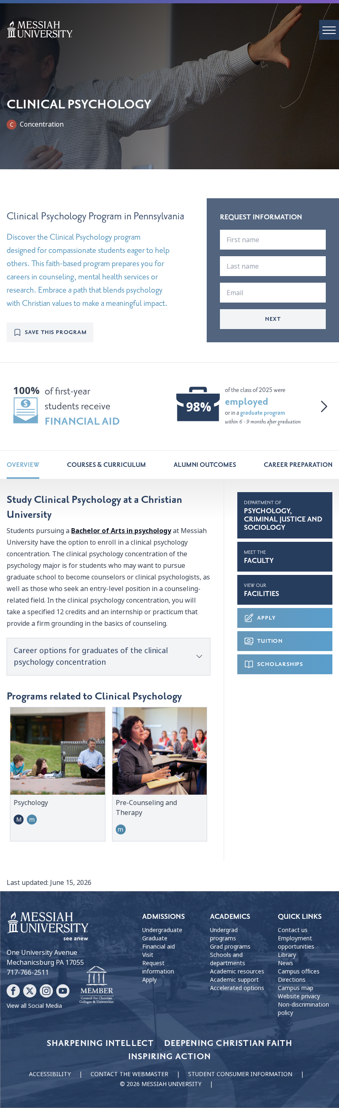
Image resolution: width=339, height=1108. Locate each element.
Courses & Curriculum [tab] (106, 465)
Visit (147, 955)
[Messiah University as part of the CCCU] (96, 985)
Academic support (234, 980)
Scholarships (280, 664)
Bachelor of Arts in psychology (121, 531)
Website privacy (299, 996)
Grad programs (230, 946)
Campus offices (299, 971)
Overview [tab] (23, 465)
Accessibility (50, 1074)
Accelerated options (237, 988)
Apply (266, 617)
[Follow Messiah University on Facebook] (13, 990)
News (285, 963)
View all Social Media (34, 1006)
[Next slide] (324, 406)
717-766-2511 (28, 972)
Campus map (295, 988)
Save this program (56, 332)
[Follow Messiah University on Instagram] (46, 990)
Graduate (154, 938)
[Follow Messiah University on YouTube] (62, 990)
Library (287, 955)
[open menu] (329, 30)
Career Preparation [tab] (298, 465)
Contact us (293, 930)
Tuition (270, 640)
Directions (292, 980)
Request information (158, 967)
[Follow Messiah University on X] (29, 990)
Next (273, 318)
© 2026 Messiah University (160, 1084)
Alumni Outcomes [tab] (205, 465)
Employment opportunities (296, 942)
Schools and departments (227, 959)
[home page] (173, 29)
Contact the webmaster (129, 1074)
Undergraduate (162, 930)
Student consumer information (240, 1074)
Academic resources (237, 971)
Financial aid (158, 946)
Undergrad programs (224, 934)
